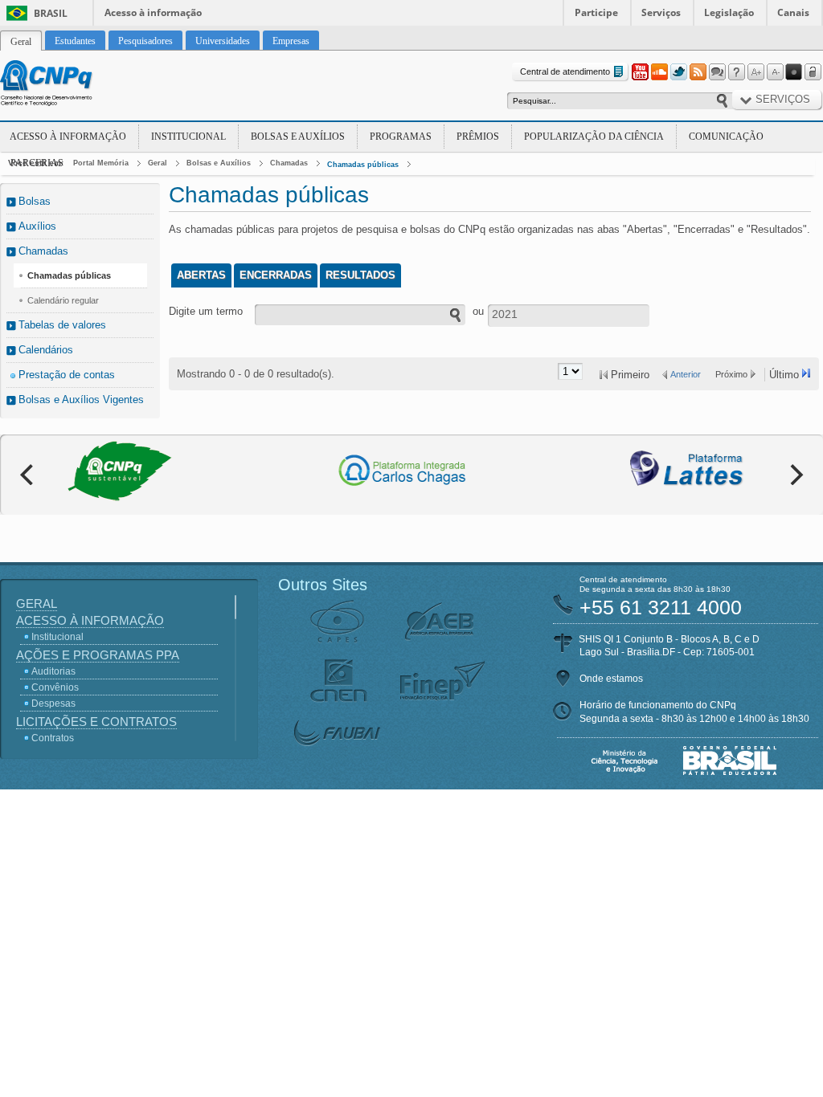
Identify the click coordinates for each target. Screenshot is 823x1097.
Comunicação (726, 136)
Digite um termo (206, 311)
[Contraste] (794, 72)
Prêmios (478, 136)
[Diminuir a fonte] (775, 72)
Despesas (53, 703)
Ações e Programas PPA (97, 655)
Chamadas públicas (363, 165)
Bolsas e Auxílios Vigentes (81, 400)
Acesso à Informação (68, 136)
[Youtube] (640, 72)
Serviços (661, 12)
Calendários (45, 350)
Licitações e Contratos (96, 721)
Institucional (188, 136)
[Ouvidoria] (717, 72)
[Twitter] (678, 72)
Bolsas (34, 201)
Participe (596, 12)
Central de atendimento (565, 71)
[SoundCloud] (659, 72)
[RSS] (697, 72)
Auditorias (53, 671)
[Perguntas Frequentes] (736, 72)
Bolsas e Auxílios (298, 136)
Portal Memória (101, 163)
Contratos (52, 738)
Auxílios (37, 226)
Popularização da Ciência (594, 136)
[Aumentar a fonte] (755, 72)
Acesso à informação (153, 12)
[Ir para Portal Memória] (66, 85)
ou (478, 311)
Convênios (55, 687)
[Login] (813, 72)
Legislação (729, 12)
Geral (157, 163)
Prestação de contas (66, 375)
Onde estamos (611, 678)
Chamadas (289, 163)
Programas (401, 136)
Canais (793, 12)
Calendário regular (63, 300)
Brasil (51, 13)
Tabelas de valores (62, 325)
